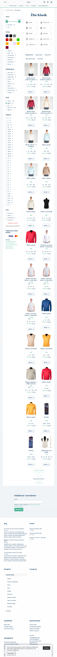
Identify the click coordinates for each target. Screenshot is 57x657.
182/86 (10, 129)
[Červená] (7, 39)
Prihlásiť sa (19, 509)
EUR (5, 2)
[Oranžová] (7, 43)
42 (9, 167)
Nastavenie (11, 653)
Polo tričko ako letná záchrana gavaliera (14, 528)
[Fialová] (14, 43)
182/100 (10, 144)
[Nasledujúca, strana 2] (39, 475)
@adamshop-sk (10, 248)
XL (9, 122)
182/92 (10, 136)
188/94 (10, 151)
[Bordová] (7, 47)
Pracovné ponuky (9, 628)
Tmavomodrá (12, 55)
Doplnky (8, 611)
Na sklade (11, 24)
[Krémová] (14, 39)
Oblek (10, 81)
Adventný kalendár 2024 (36, 533)
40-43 (10, 198)
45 (9, 171)
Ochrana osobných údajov (11, 644)
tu (17, 650)
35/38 (10, 193)
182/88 (10, 131)
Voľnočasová (12, 88)
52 (9, 182)
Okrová (10, 64)
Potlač (10, 215)
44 (9, 169)
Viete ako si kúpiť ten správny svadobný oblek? (14, 540)
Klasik (10, 103)
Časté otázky (33, 624)
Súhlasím (46, 648)
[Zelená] (18, 39)
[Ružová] (10, 43)
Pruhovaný (11, 220)
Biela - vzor (11, 53)
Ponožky (11, 83)
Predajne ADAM (8, 626)
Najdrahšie (48, 55)
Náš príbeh (7, 624)
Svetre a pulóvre (11, 600)
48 (9, 178)
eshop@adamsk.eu (11, 241)
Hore (39, 482)
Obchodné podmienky (10, 642)
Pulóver (11, 79)
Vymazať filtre (12, 223)
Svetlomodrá (12, 57)
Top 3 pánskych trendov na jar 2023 (13, 552)
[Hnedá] (10, 39)
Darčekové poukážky (35, 626)
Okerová (11, 50)
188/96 (10, 153)
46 (9, 173)
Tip (9, 27)
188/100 (10, 156)
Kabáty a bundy (11, 597)
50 (9, 180)
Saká (8, 588)
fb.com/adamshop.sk (11, 244)
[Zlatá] (18, 43)
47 (9, 176)
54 (9, 185)
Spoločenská (12, 77)
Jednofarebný (12, 217)
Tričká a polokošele (12, 582)
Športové (11, 92)
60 (9, 191)
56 (9, 187)
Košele (9, 578)
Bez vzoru (11, 213)
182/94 (10, 138)
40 (9, 162)
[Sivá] (14, 35)
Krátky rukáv (12, 74)
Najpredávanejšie (30, 59)
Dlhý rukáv (11, 72)
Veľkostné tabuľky (34, 628)
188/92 (10, 149)
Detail (30, 91)
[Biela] (18, 35)
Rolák (10, 86)
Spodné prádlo (12, 90)
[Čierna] (10, 35)
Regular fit (12, 107)
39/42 (10, 196)
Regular (10, 109)
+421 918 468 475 (10, 243)
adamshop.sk (9, 246)
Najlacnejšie (39, 55)
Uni (10, 105)
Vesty (8, 585)
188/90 (10, 147)
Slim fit (11, 101)
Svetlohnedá (12, 62)
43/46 (10, 200)
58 (9, 189)
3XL (10, 127)
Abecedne (40, 59)
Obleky (9, 591)
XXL (10, 124)
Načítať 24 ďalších (39, 470)
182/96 (10, 140)
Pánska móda (10, 575)
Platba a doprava (34, 630)
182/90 (10, 133)
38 (9, 158)
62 (9, 205)
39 (9, 160)
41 (9, 165)
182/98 (10, 142)
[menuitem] (13, 5)
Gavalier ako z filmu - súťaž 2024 (38, 537)
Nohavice (9, 594)
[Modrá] (7, 35)
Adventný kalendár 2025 (36, 528)
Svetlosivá (11, 59)
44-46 (10, 202)
